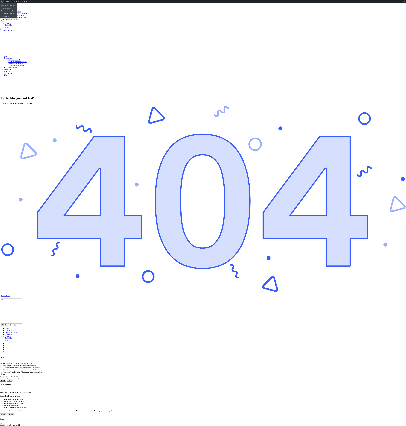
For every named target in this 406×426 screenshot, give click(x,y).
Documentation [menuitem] (6, 8)
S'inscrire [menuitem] (16, 2)
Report (10, 380)
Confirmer (11, 414)
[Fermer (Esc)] (1, 389)
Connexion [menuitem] (8, 2)
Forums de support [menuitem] (7, 13)
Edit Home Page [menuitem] (26, 2)
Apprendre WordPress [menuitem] (8, 11)
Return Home (5, 296)
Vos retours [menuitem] (5, 16)
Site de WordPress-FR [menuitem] (8, 5)
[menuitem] (2, 1)
